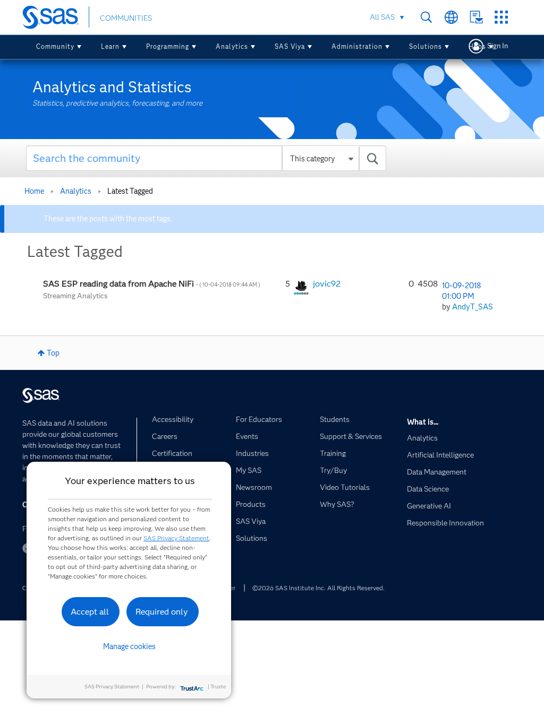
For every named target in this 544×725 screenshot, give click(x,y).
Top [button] (53, 353)
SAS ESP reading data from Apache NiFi (152, 284)
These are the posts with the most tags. (108, 218)
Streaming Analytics (75, 295)
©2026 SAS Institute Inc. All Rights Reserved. (318, 588)
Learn (110, 46)
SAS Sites (501, 17)
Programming (167, 46)
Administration (357, 46)
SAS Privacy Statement (176, 538)
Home (34, 191)
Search (426, 17)
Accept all (90, 612)
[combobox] (206, 158)
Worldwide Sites (451, 17)
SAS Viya (290, 46)
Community (55, 46)
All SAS (382, 17)
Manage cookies (129, 646)
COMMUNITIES (126, 18)
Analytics (232, 46)
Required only (161, 612)
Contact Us (476, 17)
